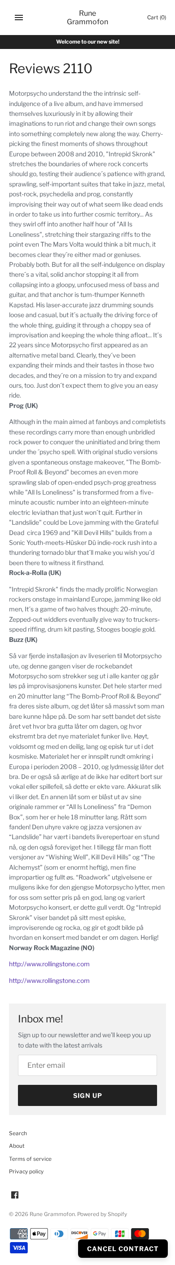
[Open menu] (19, 17)
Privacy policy (26, 1171)
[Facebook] (14, 1195)
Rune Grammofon (52, 1214)
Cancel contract (123, 1248)
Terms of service (30, 1159)
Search (18, 1133)
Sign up (87, 1095)
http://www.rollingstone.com (49, 964)
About (17, 1146)
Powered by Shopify (102, 1214)
